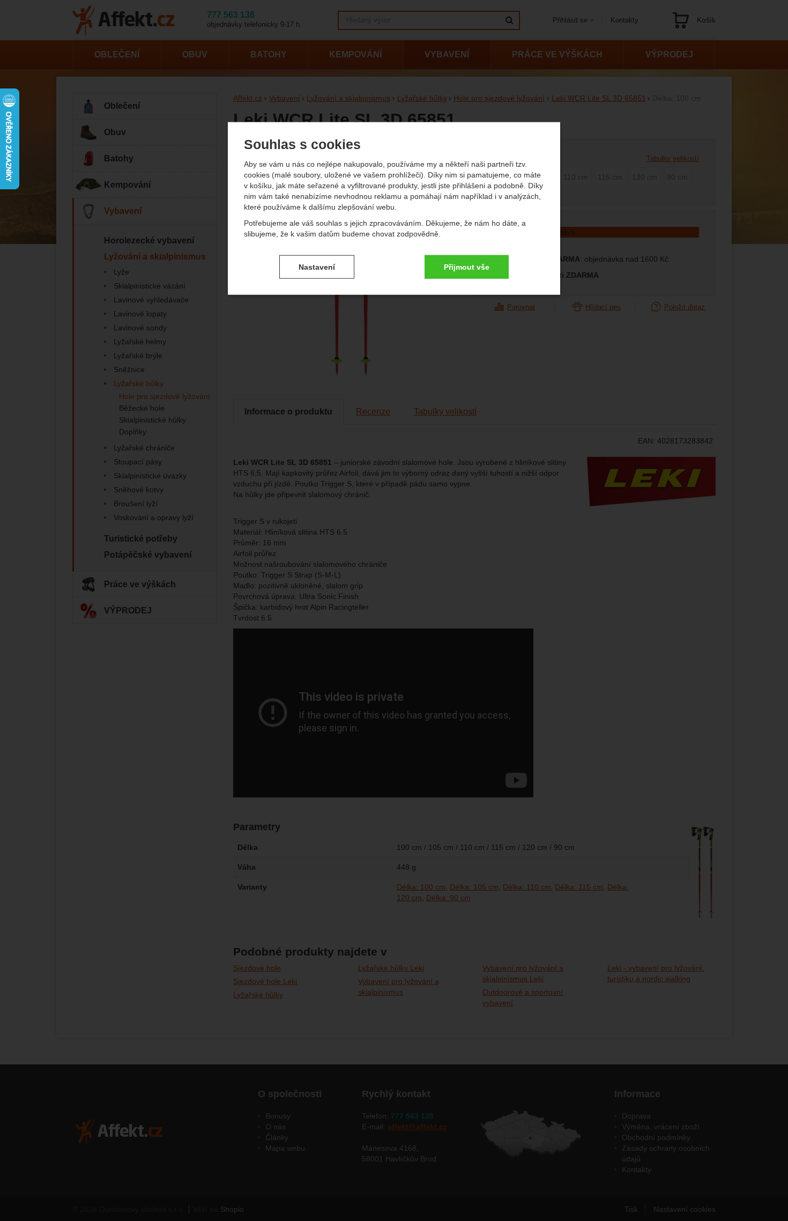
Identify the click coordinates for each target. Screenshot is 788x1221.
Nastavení (317, 266)
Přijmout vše (466, 266)
